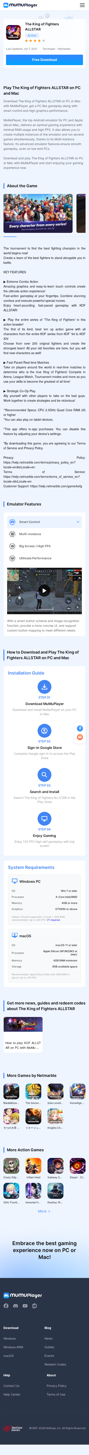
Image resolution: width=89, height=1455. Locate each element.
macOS (8, 1355)
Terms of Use (56, 1394)
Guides (49, 1347)
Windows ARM (13, 1347)
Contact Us (11, 1386)
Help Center (11, 1394)
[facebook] (6, 1305)
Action (32, 35)
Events (49, 1355)
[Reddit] (34, 1305)
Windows (9, 1338)
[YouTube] (25, 1305)
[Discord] (15, 1305)
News (48, 1338)
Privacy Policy (57, 1386)
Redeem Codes (55, 1364)
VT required (53, 919)
